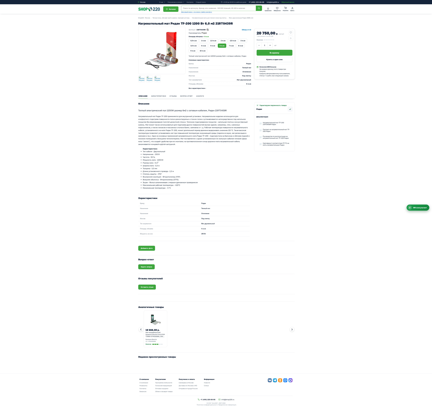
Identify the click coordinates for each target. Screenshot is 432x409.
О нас (161, 2)
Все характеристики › (197, 88)
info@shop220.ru (273, 2)
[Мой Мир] (285, 380)
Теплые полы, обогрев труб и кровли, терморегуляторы (171, 18)
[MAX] (290, 380)
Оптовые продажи (161, 388)
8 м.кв (240, 46)
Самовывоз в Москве (186, 383)
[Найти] (259, 8)
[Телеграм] (275, 380)
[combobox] (148, 2)
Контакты (190, 2)
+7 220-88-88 (256, 2)
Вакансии (143, 391)
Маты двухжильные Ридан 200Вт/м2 (241, 18)
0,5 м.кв (193, 41)
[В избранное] (291, 32)
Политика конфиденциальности (207, 405)
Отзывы (173, 96)
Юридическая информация (227, 405)
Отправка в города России (188, 388)
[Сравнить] (291, 38)
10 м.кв (202, 51)
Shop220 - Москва (144, 18)
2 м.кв (223, 41)
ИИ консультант (420, 208)
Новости (207, 383)
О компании (144, 383)
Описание (142, 96)
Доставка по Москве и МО (188, 385)
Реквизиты (143, 385)
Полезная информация (163, 385)
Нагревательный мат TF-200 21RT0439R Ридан (273, 123)
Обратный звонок (287, 2)
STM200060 (152, 341)
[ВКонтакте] (270, 380)
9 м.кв (192, 51)
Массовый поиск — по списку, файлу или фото (196, 12)
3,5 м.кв (193, 46)
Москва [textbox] (142, 2)
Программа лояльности (163, 383)
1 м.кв (203, 41)
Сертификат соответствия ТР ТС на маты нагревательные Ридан (276, 144)
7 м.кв (231, 46)
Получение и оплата (175, 2)
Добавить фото (147, 248)
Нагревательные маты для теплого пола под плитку (209, 18)
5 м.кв (212, 46)
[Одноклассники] (280, 380)
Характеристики (158, 96)
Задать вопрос (146, 267)
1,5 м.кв (213, 41)
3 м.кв (243, 41)
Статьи (206, 385)
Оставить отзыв (147, 287)
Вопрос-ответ (186, 96)
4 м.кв (203, 46)
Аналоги (200, 96)
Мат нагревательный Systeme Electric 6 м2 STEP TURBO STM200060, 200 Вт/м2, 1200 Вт (155, 335)
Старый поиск (201, 2)
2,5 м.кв (233, 41)
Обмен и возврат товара (163, 391)
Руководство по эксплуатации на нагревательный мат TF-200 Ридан (276, 137)
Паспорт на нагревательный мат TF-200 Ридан (276, 130)
